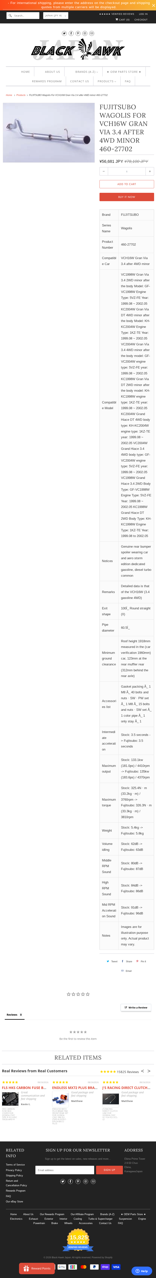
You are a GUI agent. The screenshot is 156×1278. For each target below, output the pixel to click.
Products (21, 95)
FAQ (8, 1196)
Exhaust (33, 1218)
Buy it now (126, 197)
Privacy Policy (14, 1170)
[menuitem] (22, 72)
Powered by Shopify (102, 1257)
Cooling (78, 1218)
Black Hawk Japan (61, 1257)
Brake (54, 1223)
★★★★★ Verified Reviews (116, 14)
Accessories (86, 1223)
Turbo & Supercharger (100, 1218)
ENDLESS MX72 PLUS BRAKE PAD (79, 1087)
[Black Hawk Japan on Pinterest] (78, 33)
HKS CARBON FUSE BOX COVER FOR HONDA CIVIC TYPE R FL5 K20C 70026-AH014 (9, 1114)
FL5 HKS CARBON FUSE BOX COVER (31, 1087)
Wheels (68, 1223)
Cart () (124, 19)
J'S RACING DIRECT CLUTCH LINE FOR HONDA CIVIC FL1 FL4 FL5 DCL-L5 (110, 1114)
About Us (28, 1214)
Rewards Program (15, 1190)
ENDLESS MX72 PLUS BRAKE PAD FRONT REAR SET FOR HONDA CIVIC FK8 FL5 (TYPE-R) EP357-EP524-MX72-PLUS (60, 1115)
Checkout (141, 19)
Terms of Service (15, 1164)
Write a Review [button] (138, 1007)
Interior (63, 1218)
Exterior (49, 1218)
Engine (142, 1218)
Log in (143, 14)
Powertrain (39, 1223)
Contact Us (105, 1223)
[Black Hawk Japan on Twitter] (64, 33)
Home (13, 1214)
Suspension (125, 1218)
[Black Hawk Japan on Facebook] (71, 33)
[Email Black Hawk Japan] (91, 33)
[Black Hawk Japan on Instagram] (84, 33)
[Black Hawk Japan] (78, 50)
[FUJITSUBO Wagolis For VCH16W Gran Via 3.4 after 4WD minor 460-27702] (49, 133)
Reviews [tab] (12, 1014)
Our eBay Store (14, 1201)
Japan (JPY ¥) (54, 15)
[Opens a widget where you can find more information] (141, 1271)
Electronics (16, 1218)
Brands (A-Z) (107, 1214)
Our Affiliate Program (82, 1214)
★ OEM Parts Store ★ (133, 1214)
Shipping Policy (14, 1175)
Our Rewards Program (52, 1214)
